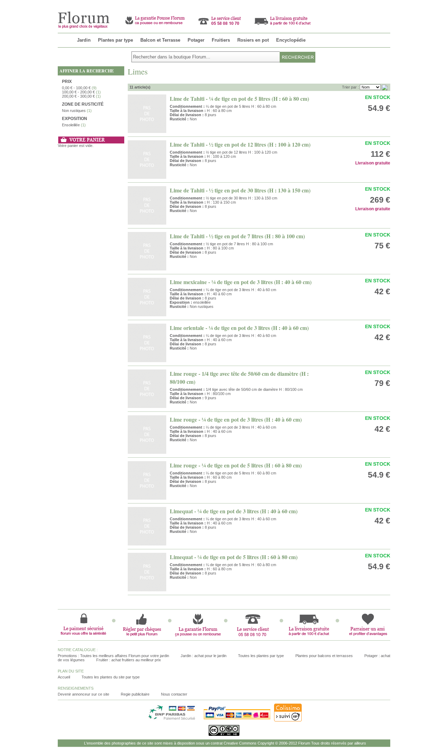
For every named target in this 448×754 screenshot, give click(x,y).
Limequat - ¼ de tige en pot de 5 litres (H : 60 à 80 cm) (234, 557)
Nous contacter (174, 694)
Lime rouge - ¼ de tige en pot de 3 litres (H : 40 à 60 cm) (236, 419)
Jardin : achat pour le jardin (203, 656)
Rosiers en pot (253, 40)
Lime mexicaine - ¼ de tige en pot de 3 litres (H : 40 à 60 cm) (241, 282)
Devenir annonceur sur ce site (83, 694)
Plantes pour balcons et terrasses (324, 656)
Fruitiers (221, 40)
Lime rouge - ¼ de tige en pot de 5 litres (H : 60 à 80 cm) (236, 465)
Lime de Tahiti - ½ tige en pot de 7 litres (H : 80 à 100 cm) (237, 236)
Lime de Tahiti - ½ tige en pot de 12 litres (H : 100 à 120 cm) (240, 144)
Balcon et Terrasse (160, 40)
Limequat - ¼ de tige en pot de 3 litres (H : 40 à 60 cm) (234, 511)
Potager (196, 40)
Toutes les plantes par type (261, 656)
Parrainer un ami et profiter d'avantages (317, 3)
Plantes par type (115, 40)
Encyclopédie (291, 40)
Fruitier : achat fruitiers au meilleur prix (128, 660)
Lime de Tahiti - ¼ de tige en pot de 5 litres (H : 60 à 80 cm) (239, 98)
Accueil (64, 677)
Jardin (84, 40)
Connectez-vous (376, 3)
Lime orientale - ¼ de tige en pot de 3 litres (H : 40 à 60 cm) (239, 328)
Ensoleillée (71, 125)
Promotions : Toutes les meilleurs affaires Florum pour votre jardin (113, 656)
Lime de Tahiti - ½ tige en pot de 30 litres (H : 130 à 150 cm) (240, 190)
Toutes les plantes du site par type (111, 677)
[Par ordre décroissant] (384, 87)
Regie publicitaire (135, 694)
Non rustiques (74, 110)
